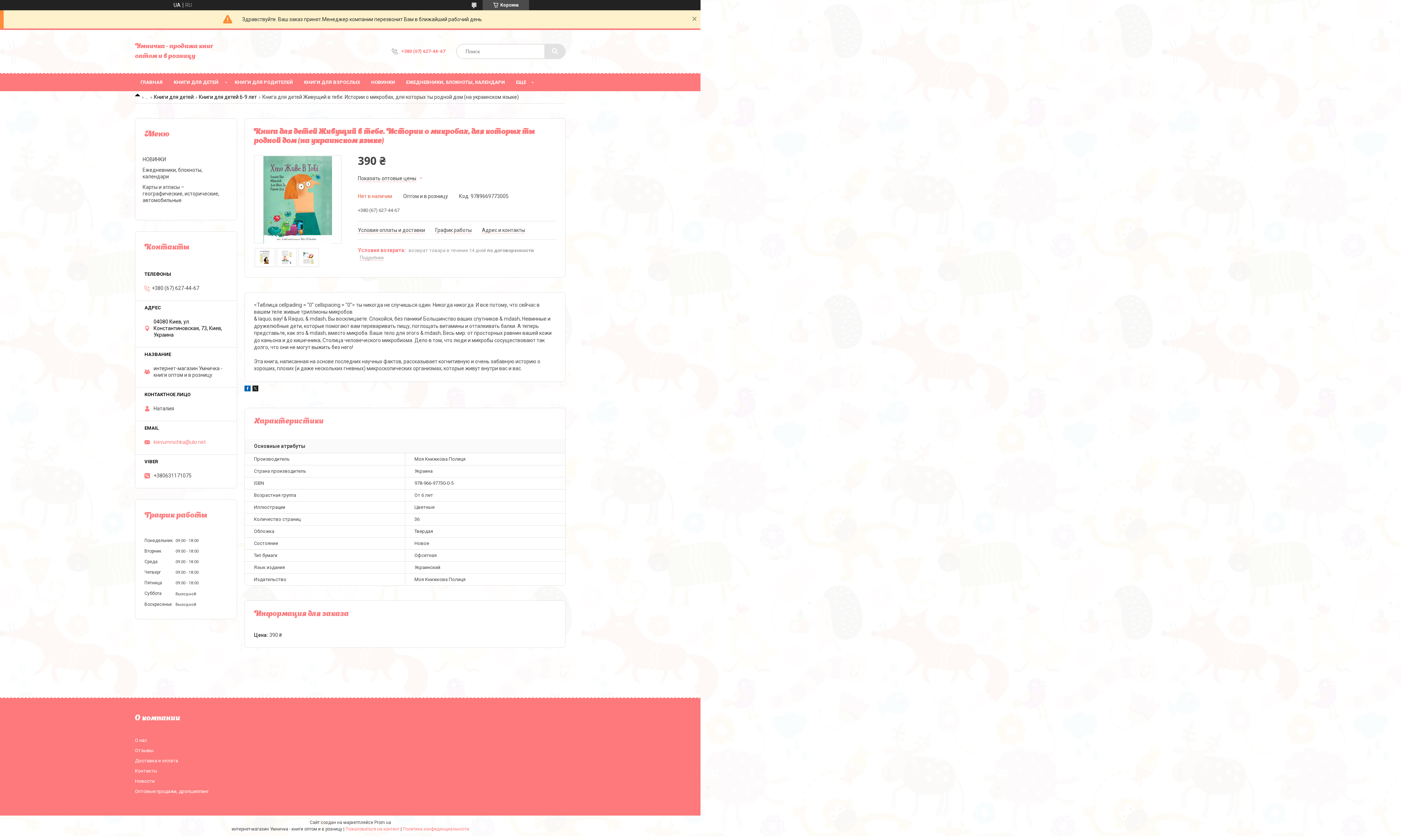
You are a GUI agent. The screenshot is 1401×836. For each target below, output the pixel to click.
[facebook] (247, 389)
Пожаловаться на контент (373, 829)
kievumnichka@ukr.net (180, 442)
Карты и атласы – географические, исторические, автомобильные (181, 193)
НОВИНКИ (383, 82)
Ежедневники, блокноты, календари (455, 82)
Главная (151, 82)
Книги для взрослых (332, 82)
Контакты (146, 771)
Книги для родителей (264, 82)
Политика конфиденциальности (436, 829)
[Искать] (555, 51)
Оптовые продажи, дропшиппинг (172, 791)
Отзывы (144, 750)
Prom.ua (382, 822)
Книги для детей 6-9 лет (228, 97)
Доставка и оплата (156, 760)
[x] (255, 389)
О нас (141, 740)
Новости (145, 781)
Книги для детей (196, 82)
